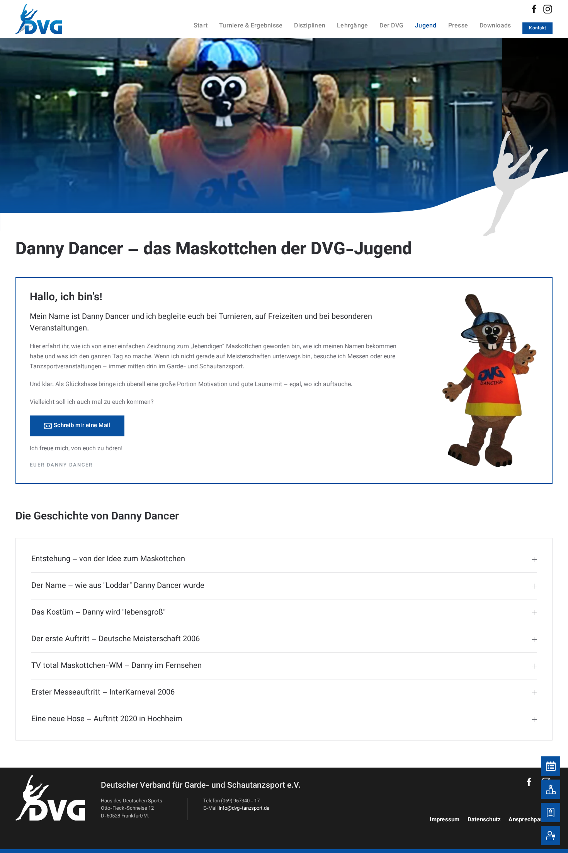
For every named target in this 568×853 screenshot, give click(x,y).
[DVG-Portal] (550, 835)
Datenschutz (484, 820)
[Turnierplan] (550, 766)
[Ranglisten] (550, 789)
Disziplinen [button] (309, 26)
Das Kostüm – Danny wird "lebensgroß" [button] (98, 612)
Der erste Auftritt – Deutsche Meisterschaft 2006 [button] (115, 639)
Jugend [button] (426, 26)
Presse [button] (458, 26)
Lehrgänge (352, 26)
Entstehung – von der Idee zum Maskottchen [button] (108, 559)
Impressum (444, 820)
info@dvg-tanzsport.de (244, 808)
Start (200, 26)
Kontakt (537, 28)
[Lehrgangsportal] (550, 812)
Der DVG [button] (391, 26)
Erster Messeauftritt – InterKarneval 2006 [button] (103, 692)
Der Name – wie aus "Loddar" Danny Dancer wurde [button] (117, 586)
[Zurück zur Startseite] (48, 19)
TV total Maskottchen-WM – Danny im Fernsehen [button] (116, 666)
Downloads (495, 26)
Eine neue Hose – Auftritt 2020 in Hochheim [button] (106, 719)
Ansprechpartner (530, 820)
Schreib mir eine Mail (82, 425)
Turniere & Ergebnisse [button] (250, 26)
